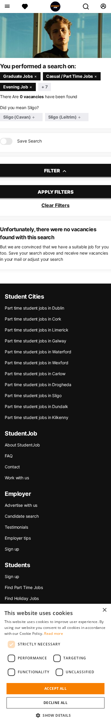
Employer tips (18, 537)
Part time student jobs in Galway (35, 340)
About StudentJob (22, 444)
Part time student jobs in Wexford (36, 362)
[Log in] (103, 6)
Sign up (12, 548)
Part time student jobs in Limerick (36, 329)
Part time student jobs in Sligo (33, 395)
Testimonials (16, 527)
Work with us (17, 477)
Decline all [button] (55, 702)
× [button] (104, 610)
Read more (53, 633)
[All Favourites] (25, 6)
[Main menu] (7, 6)
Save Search (29, 140)
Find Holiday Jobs (22, 598)
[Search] (88, 6)
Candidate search (21, 516)
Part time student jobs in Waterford (38, 351)
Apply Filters (56, 192)
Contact (12, 466)
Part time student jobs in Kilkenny (36, 417)
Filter (52, 171)
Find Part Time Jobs (24, 587)
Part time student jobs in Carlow (35, 373)
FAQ (9, 455)
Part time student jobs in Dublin (34, 307)
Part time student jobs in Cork (33, 318)
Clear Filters (55, 205)
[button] (55, 715)
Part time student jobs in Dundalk (36, 406)
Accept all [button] (55, 688)
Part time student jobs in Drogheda (38, 384)
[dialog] (55, 664)
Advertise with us (21, 505)
